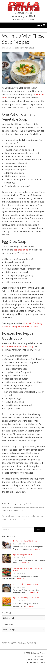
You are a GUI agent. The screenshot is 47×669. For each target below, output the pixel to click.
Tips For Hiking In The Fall (22, 554)
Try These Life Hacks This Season (25, 541)
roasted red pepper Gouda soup (18, 346)
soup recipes (20, 519)
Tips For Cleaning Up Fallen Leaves (26, 598)
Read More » (35, 549)
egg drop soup (21, 249)
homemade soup (24, 516)
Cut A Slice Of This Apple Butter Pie (26, 584)
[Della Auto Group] (23, 6)
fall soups (12, 516)
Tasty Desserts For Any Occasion (19, 643)
